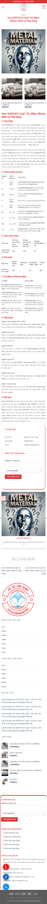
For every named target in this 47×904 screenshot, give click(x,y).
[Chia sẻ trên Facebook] (17, 559)
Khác (4, 652)
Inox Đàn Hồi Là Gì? (23, 538)
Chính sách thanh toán (12, 837)
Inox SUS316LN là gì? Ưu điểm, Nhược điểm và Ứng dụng (12, 570)
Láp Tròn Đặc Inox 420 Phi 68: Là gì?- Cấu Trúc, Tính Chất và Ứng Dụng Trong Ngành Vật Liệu (21, 715)
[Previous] (1, 95)
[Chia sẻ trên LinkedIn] (33, 559)
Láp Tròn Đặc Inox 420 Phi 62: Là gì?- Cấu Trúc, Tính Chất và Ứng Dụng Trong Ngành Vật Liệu (21, 729)
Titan (4, 644)
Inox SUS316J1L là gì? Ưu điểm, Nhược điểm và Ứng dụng (35, 570)
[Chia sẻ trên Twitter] (21, 559)
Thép (3, 648)
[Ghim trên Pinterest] (29, 559)
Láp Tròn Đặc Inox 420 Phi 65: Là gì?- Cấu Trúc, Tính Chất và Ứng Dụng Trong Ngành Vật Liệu (21, 722)
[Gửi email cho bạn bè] (25, 559)
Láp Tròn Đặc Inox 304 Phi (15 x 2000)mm (35, 104)
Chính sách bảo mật (11, 833)
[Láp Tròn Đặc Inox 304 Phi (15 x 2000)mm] (35, 88)
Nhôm (4, 635)
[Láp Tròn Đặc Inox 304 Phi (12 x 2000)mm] (12, 88)
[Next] (45, 95)
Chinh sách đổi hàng (11, 844)
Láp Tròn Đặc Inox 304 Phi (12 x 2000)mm (12, 104)
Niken (4, 639)
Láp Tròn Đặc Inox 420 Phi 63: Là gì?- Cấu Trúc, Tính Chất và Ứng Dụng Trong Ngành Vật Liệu (21, 701)
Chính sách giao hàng (11, 840)
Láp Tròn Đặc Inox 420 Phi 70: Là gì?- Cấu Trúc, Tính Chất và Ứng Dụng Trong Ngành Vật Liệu (21, 708)
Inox (23, 15)
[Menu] (3, 7)
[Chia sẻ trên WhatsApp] (13, 559)
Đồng (4, 631)
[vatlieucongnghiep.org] (23, 7)
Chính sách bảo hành (11, 848)
